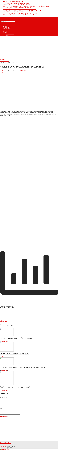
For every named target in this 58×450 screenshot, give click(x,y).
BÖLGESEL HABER (6, 28)
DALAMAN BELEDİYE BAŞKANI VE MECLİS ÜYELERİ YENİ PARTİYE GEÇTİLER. (22, 10)
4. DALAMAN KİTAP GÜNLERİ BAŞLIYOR (13, 2)
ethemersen (4, 70)
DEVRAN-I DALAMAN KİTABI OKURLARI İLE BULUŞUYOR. (17, 4)
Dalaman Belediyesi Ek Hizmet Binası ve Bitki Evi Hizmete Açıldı (18, 14)
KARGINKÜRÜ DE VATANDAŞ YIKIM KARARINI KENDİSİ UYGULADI (19, 9)
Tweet (1, 72)
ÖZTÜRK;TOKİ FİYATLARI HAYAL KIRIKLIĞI (15, 387)
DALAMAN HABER (6, 27)
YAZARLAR (5, 32)
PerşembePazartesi (10, 34)
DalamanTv (5, 18)
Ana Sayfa (2, 59)
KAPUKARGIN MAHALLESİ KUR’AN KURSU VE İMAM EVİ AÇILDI (18, 12)
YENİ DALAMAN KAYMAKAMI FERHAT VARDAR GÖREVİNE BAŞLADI (20, 13)
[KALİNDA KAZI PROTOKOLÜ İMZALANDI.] (29, 347)
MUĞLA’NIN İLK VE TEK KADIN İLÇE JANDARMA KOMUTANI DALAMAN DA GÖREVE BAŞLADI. (26, 6)
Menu (1, 24)
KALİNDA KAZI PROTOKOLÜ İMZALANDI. (14, 354)
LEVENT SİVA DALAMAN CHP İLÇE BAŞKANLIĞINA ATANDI (17, 7)
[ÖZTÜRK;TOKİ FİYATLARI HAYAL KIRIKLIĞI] (29, 378)
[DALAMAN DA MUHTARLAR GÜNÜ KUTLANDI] (29, 332)
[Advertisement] (29, 47)
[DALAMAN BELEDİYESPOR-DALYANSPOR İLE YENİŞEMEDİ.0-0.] (29, 361)
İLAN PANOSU (6, 35)
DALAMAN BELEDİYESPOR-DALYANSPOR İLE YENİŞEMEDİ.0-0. (22, 367)
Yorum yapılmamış (30, 70)
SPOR (4, 30)
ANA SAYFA (5, 26)
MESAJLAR (5, 31)
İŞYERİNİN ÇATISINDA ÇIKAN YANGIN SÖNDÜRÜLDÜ (16, 3)
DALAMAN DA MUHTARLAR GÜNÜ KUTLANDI (16, 338)
